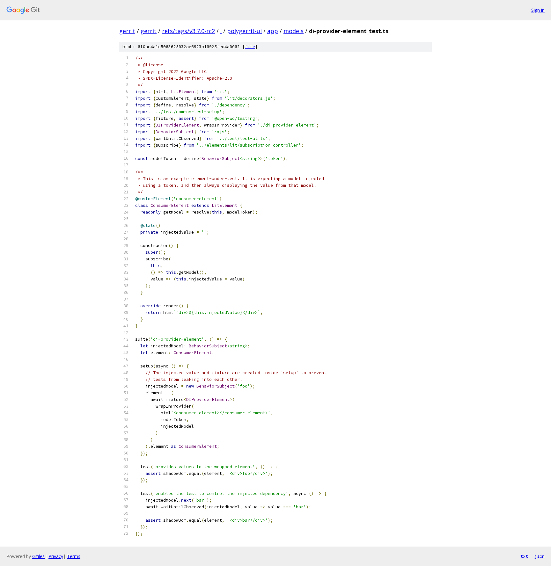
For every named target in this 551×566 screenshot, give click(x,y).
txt (524, 556)
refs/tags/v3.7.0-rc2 (188, 31)
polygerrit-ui (244, 31)
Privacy (55, 556)
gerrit (127, 31)
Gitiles (38, 556)
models (293, 31)
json (539, 556)
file (250, 46)
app (272, 31)
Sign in (538, 10)
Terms (73, 556)
